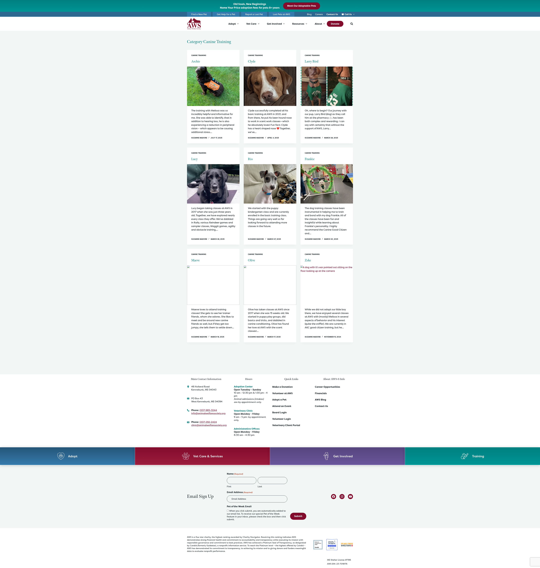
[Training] (472, 456)
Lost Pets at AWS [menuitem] (281, 14)
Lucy (194, 159)
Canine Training (198, 55)
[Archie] (213, 86)
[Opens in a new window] (318, 544)
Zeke (308, 260)
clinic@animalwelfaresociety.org (209, 425)
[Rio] (270, 184)
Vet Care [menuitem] (251, 23)
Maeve (195, 260)
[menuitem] (332, 14)
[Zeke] (327, 285)
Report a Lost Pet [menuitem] (254, 14)
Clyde (251, 61)
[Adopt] (67, 456)
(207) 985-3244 (208, 410)
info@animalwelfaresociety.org (208, 413)
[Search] (351, 24)
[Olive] (270, 285)
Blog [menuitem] (309, 14)
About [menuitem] (318, 23)
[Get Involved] (337, 456)
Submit (298, 516)
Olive (251, 260)
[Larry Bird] (327, 86)
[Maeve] (213, 285)
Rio (250, 159)
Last (260, 486)
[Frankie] (327, 184)
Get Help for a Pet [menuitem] (226, 14)
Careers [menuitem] (319, 14)
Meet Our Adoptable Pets (301, 5)
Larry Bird (311, 61)
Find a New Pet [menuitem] (199, 14)
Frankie (309, 159)
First (229, 486)
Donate (335, 23)
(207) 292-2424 (208, 422)
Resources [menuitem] (298, 23)
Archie (195, 61)
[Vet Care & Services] (202, 456)
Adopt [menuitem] (232, 23)
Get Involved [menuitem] (274, 23)
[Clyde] (270, 86)
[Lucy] (213, 184)
